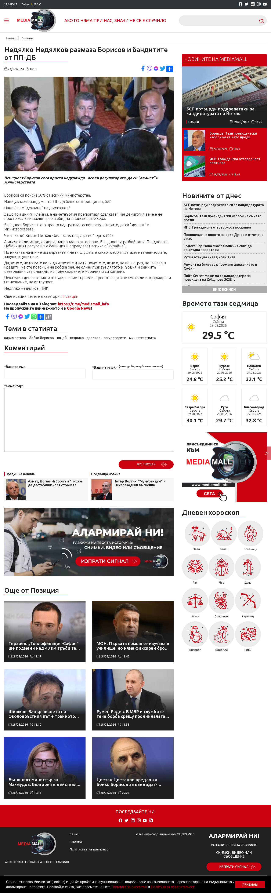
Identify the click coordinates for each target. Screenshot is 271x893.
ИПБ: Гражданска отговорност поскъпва (235, 161)
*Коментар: (13, 386)
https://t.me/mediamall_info (83, 304)
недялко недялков (85, 338)
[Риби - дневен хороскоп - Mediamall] (248, 637)
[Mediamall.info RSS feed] (151, 821)
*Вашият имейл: (105, 367)
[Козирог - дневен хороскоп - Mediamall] (195, 637)
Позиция (27, 38)
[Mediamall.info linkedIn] (253, 4)
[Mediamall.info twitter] (247, 4)
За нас (74, 834)
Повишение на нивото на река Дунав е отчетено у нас (224, 236)
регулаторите (115, 338)
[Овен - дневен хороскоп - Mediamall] (196, 537)
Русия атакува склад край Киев (209, 257)
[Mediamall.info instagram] (259, 4)
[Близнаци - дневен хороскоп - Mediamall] (251, 537)
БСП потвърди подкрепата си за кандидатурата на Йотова (224, 207)
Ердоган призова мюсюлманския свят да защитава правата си (218, 248)
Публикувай (146, 464)
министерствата (142, 338)
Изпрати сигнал (234, 867)
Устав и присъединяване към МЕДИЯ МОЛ (165, 834)
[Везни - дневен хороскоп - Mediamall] (195, 604)
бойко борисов (41, 338)
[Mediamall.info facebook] (240, 4)
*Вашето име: (15, 367)
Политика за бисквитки (129, 887)
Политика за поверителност (172, 887)
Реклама (76, 841)
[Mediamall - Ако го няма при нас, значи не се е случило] (36, 20)
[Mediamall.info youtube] (265, 4)
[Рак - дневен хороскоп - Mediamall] (195, 570)
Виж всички (224, 289)
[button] (196, 887)
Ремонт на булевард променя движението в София (220, 266)
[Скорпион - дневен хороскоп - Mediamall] (222, 604)
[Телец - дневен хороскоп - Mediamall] (224, 537)
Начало (11, 38)
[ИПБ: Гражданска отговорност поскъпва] (194, 166)
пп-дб (62, 338)
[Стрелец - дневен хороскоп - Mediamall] (248, 604)
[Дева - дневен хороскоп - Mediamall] (248, 570)
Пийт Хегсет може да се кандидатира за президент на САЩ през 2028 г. (217, 277)
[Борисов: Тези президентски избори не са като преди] (194, 140)
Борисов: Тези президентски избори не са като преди (233, 135)
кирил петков (15, 338)
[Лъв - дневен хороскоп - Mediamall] (222, 570)
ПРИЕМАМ (250, 884)
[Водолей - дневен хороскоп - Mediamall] (222, 637)
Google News (79, 308)
